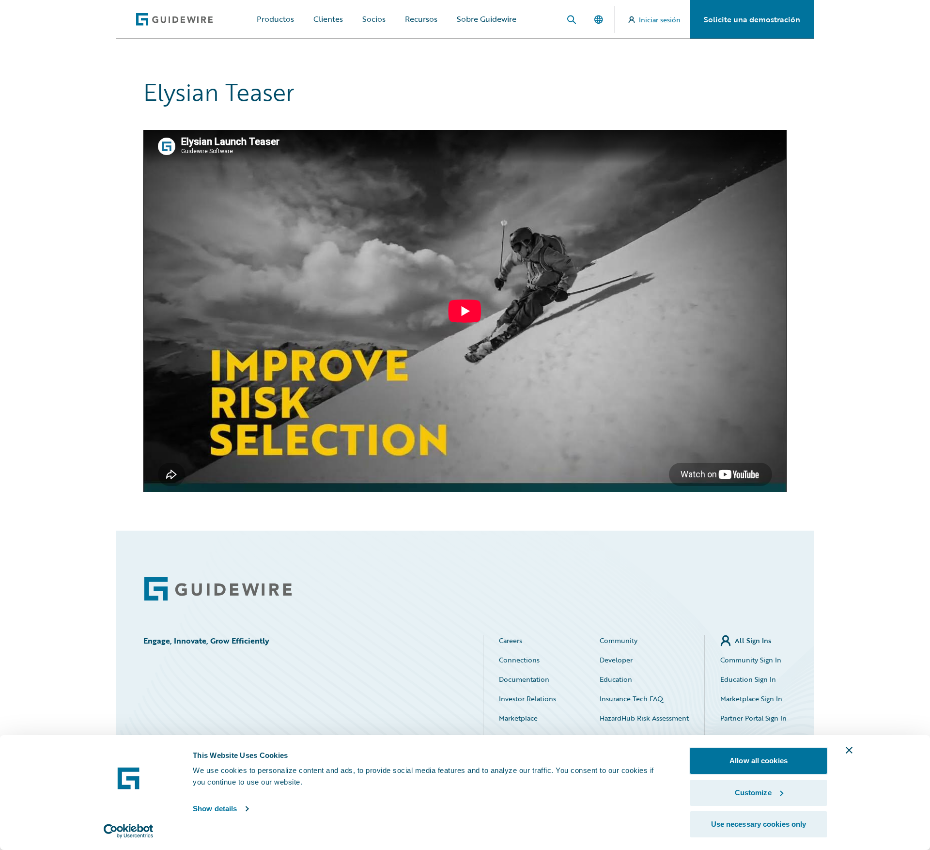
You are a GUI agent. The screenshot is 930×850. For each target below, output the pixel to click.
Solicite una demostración (752, 19)
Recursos (421, 19)
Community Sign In (750, 660)
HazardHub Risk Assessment (644, 718)
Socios (374, 19)
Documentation (524, 679)
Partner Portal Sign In (753, 718)
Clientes (328, 19)
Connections (519, 660)
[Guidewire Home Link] (218, 589)
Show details (215, 808)
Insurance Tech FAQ (631, 698)
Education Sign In (748, 679)
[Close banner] (849, 750)
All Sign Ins (753, 640)
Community (618, 640)
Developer (616, 660)
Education (616, 679)
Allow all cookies (758, 760)
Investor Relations (527, 698)
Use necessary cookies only (758, 824)
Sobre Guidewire (486, 19)
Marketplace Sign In (751, 698)
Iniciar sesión (660, 20)
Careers (510, 640)
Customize (753, 792)
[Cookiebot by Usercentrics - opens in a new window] (128, 831)
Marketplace (518, 718)
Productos (275, 19)
